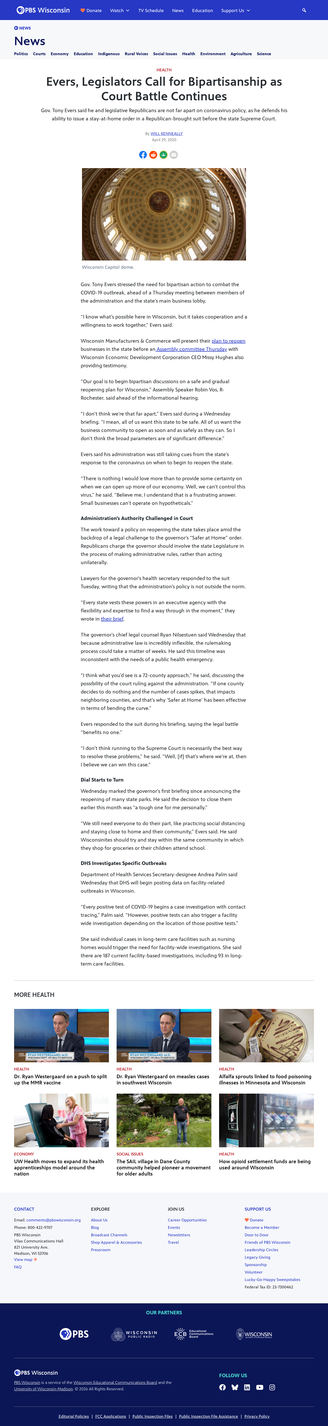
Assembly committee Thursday (191, 349)
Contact (24, 1209)
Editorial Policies (74, 1416)
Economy (60, 53)
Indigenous (109, 53)
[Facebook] (143, 155)
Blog (95, 1227)
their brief (112, 619)
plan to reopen (228, 341)
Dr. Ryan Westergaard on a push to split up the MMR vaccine (60, 1080)
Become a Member (262, 1227)
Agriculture (241, 53)
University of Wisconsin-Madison (43, 1388)
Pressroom (100, 1249)
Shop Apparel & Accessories (116, 1242)
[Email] (174, 155)
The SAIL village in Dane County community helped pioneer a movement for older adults (164, 1168)
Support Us (232, 10)
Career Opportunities (187, 1220)
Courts (39, 53)
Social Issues (165, 53)
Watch (117, 10)
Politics (21, 53)
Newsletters (179, 1234)
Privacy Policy (257, 1416)
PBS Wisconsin (27, 1382)
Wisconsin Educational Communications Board (115, 1382)
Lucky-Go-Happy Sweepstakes (272, 1279)
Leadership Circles (261, 1249)
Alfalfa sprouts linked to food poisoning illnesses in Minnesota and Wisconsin (265, 1080)
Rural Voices (136, 53)
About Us (99, 1220)
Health (188, 53)
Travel (173, 1242)
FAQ (18, 1267)
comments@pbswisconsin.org (53, 1220)
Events (174, 1227)
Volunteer (254, 1272)
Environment (212, 53)
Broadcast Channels (109, 1234)
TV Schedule (151, 10)
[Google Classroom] (163, 155)
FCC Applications (110, 1416)
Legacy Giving (257, 1257)
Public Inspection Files (152, 1416)
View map (23, 1259)
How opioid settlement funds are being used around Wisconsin (265, 1165)
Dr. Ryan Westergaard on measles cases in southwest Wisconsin (163, 1080)
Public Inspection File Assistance (208, 1416)
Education (202, 10)
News (178, 10)
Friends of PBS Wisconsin (267, 1242)
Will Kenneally (167, 133)
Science (264, 53)
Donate (94, 10)
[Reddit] (153, 155)
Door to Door (257, 1234)
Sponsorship (256, 1264)
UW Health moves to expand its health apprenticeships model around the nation (59, 1168)
